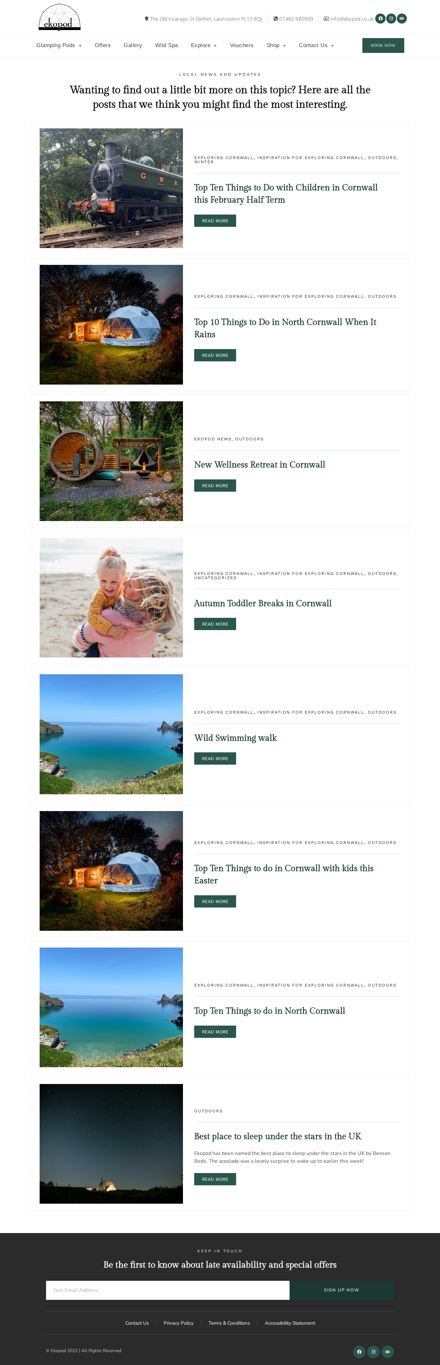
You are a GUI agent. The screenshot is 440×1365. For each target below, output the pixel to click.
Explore (201, 45)
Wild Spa (166, 45)
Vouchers (242, 45)
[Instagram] (391, 19)
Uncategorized (215, 577)
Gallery (133, 45)
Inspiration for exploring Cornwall (310, 157)
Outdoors (382, 157)
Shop (273, 45)
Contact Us (313, 45)
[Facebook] (380, 19)
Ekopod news (213, 439)
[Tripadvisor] (402, 19)
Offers (103, 45)
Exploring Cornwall (224, 157)
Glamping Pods (55, 45)
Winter (204, 161)
